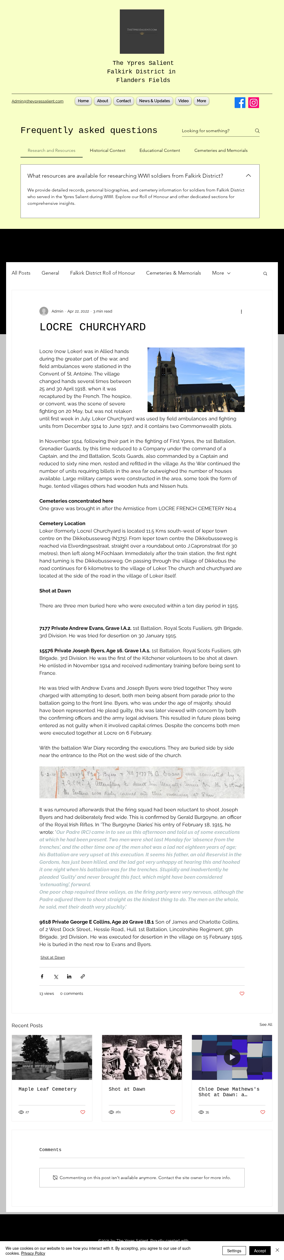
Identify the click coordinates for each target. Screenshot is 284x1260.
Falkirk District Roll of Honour (102, 273)
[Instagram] (253, 102)
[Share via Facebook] (42, 976)
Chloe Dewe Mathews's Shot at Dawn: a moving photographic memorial (229, 1092)
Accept (260, 1250)
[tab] (52, 150)
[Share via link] (82, 976)
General (50, 273)
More (218, 273)
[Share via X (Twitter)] (55, 976)
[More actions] (241, 311)
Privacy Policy (33, 1253)
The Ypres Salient (143, 63)
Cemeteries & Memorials (173, 273)
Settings (234, 1250)
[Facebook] (240, 102)
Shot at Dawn (52, 957)
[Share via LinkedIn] (69, 976)
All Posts (21, 273)
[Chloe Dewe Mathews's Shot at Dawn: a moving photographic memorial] (232, 1057)
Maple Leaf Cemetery (48, 1089)
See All (266, 1024)
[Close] (277, 1251)
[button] (265, 273)
